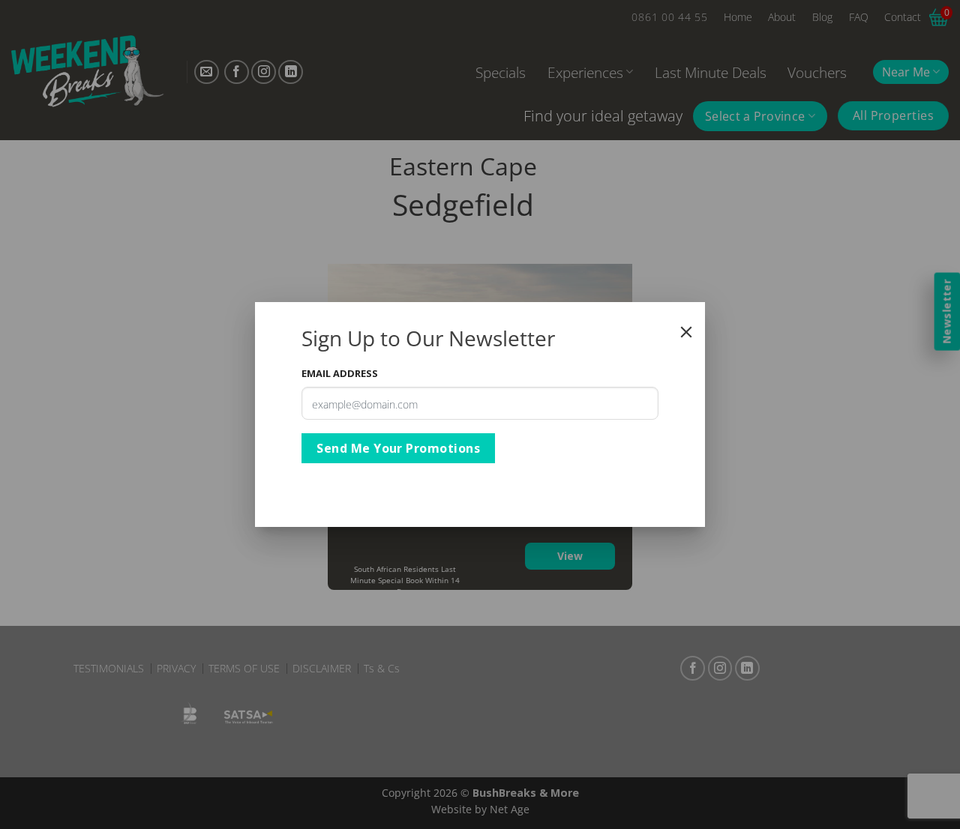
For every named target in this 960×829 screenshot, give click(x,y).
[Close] (686, 332)
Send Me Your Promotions (398, 448)
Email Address (340, 373)
